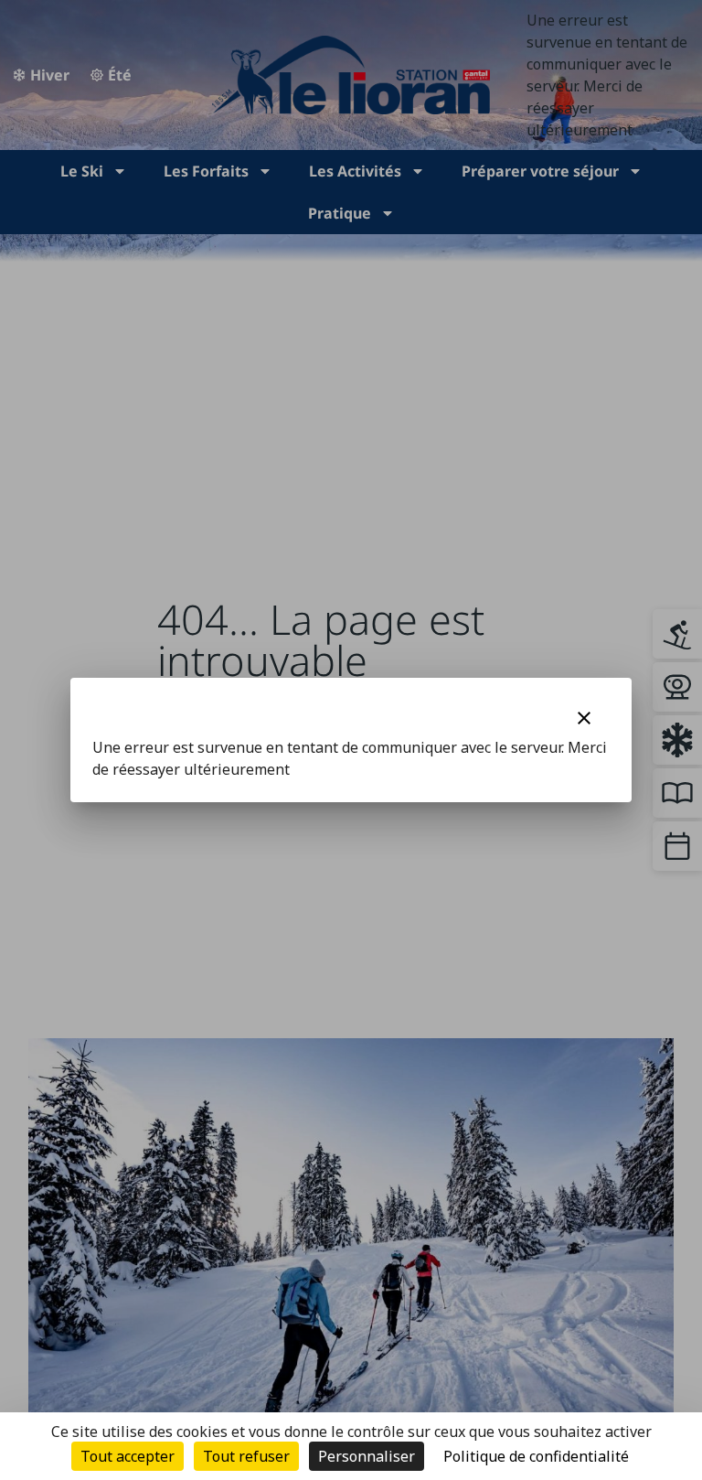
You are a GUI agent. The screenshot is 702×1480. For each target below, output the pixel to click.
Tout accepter (127, 1456)
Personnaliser (366, 1456)
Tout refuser (246, 1456)
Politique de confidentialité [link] (536, 1456)
